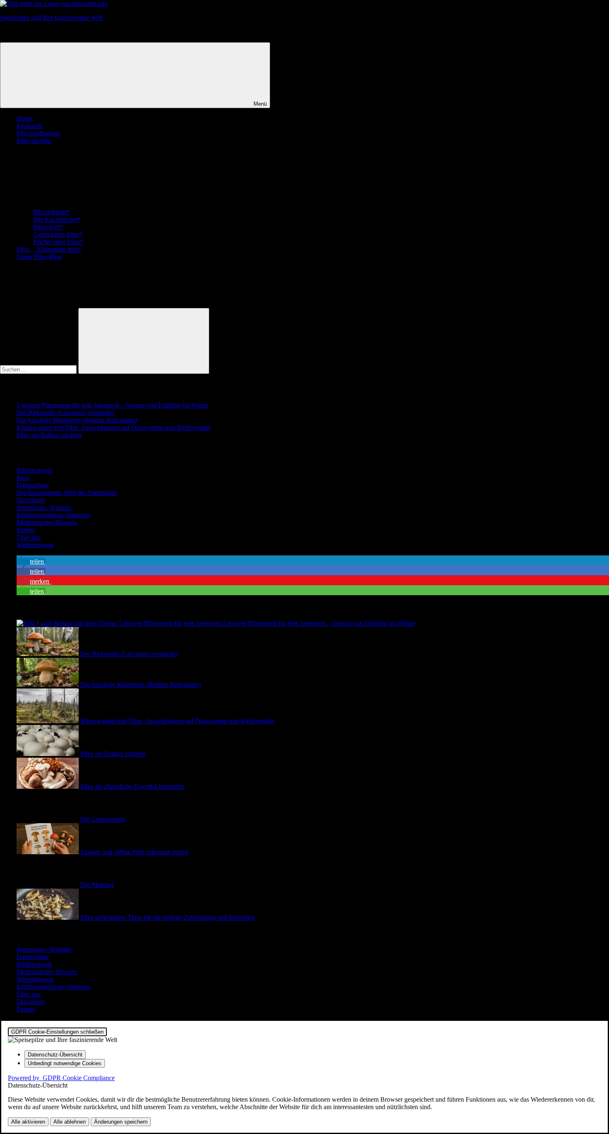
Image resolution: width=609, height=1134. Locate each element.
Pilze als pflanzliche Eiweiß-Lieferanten (132, 786)
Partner (26, 529)
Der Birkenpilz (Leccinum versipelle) (65, 412)
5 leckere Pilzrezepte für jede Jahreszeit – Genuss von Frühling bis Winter (113, 405)
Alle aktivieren (28, 1122)
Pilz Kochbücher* (56, 219)
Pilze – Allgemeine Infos (49, 249)
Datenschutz (33, 485)
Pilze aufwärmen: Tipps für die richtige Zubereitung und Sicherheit (167, 917)
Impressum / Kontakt (44, 507)
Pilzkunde (30, 125)
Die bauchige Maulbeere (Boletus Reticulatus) (77, 420)
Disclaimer (31, 500)
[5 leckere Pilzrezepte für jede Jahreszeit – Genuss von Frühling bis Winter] (120, 623)
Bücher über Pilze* (58, 241)
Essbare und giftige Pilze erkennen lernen (134, 851)
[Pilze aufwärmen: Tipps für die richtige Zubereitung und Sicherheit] (48, 917)
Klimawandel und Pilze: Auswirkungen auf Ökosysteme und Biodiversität (113, 427)
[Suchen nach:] (39, 369)
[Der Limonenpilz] (48, 819)
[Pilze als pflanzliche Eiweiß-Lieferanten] (48, 786)
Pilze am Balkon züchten (49, 435)
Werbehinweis (35, 544)
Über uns (29, 537)
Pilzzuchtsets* (51, 212)
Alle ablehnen (69, 1122)
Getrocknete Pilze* (58, 234)
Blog (23, 477)
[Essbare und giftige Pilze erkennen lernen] (48, 851)
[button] (31, 561)
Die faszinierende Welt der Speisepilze (67, 492)
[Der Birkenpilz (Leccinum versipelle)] (48, 653)
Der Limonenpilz (102, 819)
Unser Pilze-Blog (39, 256)
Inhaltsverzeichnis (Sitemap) (53, 515)
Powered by (61, 1077)
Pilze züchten (34, 140)
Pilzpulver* (48, 226)
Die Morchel (97, 884)
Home (25, 118)
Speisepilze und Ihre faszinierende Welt (51, 17)
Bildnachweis (34, 470)
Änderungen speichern (120, 1122)
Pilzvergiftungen (38, 133)
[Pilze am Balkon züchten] (48, 753)
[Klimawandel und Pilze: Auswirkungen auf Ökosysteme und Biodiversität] (48, 720)
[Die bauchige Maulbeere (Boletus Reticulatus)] (48, 684)
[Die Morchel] (48, 884)
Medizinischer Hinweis (47, 522)
